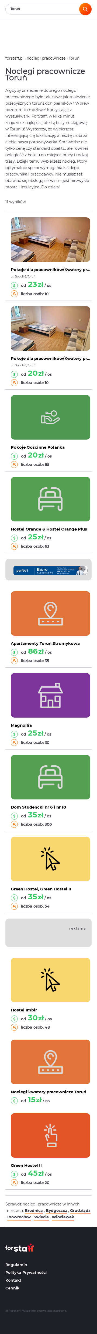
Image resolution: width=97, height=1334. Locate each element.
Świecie (41, 1217)
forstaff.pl (14, 58)
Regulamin (16, 1264)
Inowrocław (19, 1217)
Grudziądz (80, 1210)
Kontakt (13, 1280)
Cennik (12, 1288)
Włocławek (63, 1217)
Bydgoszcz (56, 1210)
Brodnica (34, 1210)
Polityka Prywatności (26, 1272)
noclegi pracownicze (46, 58)
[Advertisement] (55, 934)
